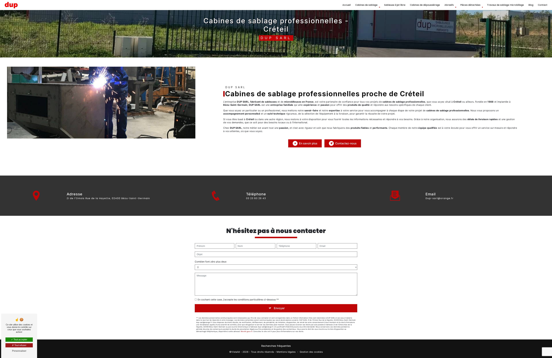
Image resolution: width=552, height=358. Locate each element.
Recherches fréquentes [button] (276, 346)
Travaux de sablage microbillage (505, 5)
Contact (542, 5)
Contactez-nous (345, 143)
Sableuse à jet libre (394, 5)
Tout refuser (20, 345)
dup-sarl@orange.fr (439, 198)
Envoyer (279, 308)
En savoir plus (308, 143)
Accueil (346, 5)
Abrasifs (449, 5)
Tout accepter (20, 339)
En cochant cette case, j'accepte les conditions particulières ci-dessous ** (238, 299)
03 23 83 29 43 (256, 198)
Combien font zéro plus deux (211, 261)
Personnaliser (19, 351)
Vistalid (235, 351)
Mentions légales (286, 351)
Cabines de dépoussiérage (425, 5)
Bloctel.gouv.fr (246, 331)
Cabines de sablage (366, 5)
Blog (530, 5)
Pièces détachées (470, 5)
